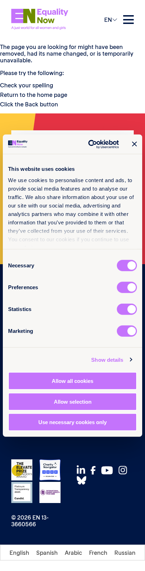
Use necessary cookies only (72, 422)
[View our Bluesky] (83, 480)
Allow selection (73, 401)
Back (31, 104)
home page (52, 94)
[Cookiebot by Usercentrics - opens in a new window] (90, 144)
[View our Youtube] (109, 470)
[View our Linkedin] (83, 470)
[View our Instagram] (125, 470)
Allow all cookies (72, 381)
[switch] (127, 287)
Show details (107, 359)
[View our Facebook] (95, 470)
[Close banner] (134, 144)
